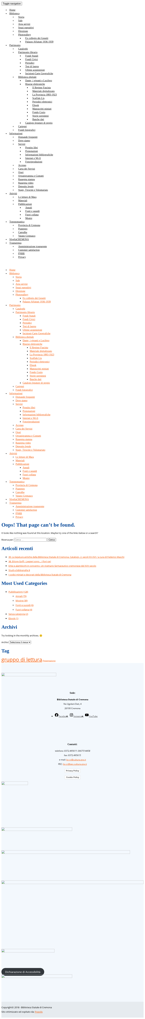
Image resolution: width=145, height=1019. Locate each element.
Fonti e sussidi (32, 211)
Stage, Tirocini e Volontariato (33, 190)
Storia (21, 17)
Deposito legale (26, 186)
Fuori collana (32, 214)
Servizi (21, 144)
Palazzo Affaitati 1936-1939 (39, 41)
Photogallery (24, 34)
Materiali (22, 200)
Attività (13, 193)
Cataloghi (23, 48)
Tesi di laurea (32, 66)
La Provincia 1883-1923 (44, 94)
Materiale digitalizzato (43, 91)
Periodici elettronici (42, 101)
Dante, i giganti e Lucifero (38, 80)
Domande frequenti (27, 137)
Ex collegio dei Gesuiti (36, 38)
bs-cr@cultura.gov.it (76, 759)
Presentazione (49, 661)
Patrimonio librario (27, 52)
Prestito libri (31, 147)
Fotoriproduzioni (33, 161)
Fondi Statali (31, 56)
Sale (20, 20)
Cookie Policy (72, 777)
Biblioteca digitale (27, 77)
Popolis (39, 1011)
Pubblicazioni (25, 204)
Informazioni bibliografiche (39, 154)
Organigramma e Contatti (31, 176)
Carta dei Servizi (26, 168)
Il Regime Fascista (41, 87)
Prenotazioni (31, 151)
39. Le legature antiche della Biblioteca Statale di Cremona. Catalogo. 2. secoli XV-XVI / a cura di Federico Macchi (66, 557)
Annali (28, 207)
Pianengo (22, 228)
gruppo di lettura (21, 659)
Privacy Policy (72, 770)
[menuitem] (76, 10)
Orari (21, 172)
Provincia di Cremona (29, 225)
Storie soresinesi (40, 116)
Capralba (22, 232)
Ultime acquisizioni (35, 70)
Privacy (22, 257)
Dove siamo (24, 140)
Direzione (23, 31)
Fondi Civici (31, 59)
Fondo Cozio (38, 112)
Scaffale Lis (38, 98)
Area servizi (24, 24)
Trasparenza (15, 243)
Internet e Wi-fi (33, 158)
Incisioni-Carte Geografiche (39, 73)
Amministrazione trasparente (32, 246)
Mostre (28, 218)
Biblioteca (14, 13)
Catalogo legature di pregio (39, 123)
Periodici (29, 63)
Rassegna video (25, 183)
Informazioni (15, 133)
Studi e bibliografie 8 (19, 570)
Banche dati (38, 119)
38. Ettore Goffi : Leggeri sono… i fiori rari (29, 561)
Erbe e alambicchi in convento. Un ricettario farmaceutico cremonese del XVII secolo (52, 565)
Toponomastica (16, 221)
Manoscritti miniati (41, 108)
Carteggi (22, 126)
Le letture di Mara (27, 197)
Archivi (4, 642)
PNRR (21, 253)
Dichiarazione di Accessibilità (22, 972)
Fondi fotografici (26, 130)
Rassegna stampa (26, 179)
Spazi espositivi (26, 27)
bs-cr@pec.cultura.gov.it (75, 764)
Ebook (35, 105)
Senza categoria (18, 614)
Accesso (22, 165)
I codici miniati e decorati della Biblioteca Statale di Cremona (39, 574)
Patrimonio (15, 45)
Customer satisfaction (29, 250)
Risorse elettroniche (35, 84)
